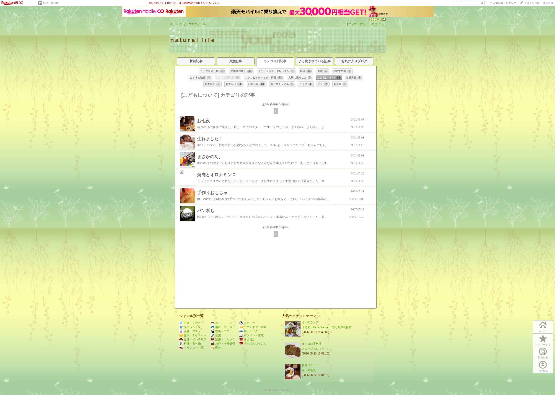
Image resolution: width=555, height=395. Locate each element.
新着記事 (543, 357)
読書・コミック (225, 339)
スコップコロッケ (313, 348)
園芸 (218, 347)
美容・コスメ (192, 331)
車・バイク (251, 331)
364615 (375, 19)
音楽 (218, 335)
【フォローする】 (357, 24)
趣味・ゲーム (223, 327)
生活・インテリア (195, 339)
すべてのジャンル (255, 343)
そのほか (249, 339)
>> (503, 3)
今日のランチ (310, 322)
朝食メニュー (310, 365)
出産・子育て (192, 323)
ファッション (192, 327)
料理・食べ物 (51, 3)
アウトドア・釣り (255, 327)
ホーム (174, 24)
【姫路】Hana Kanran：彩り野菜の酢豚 (327, 327)
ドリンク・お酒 (194, 347)
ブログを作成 (532, 3)
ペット (219, 323)
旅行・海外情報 (225, 343)
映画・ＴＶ (222, 331)
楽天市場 (548, 3)
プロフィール (197, 24)
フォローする (543, 344)
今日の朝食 (309, 370)
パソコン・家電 (254, 335)
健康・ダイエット (195, 335)
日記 (183, 24)
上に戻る (543, 370)
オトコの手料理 (312, 343)
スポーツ (249, 323)
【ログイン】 (377, 24)
